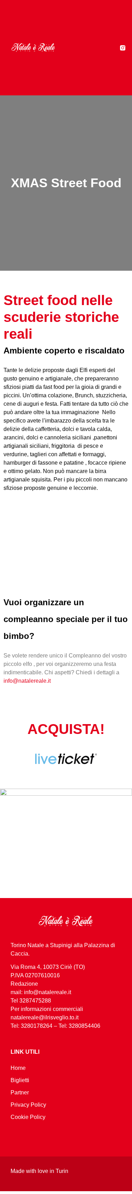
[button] (91, 48)
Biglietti (20, 1080)
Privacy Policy (28, 1105)
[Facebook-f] (114, 47)
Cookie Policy (28, 1117)
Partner (20, 1092)
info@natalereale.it (27, 681)
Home (18, 1068)
